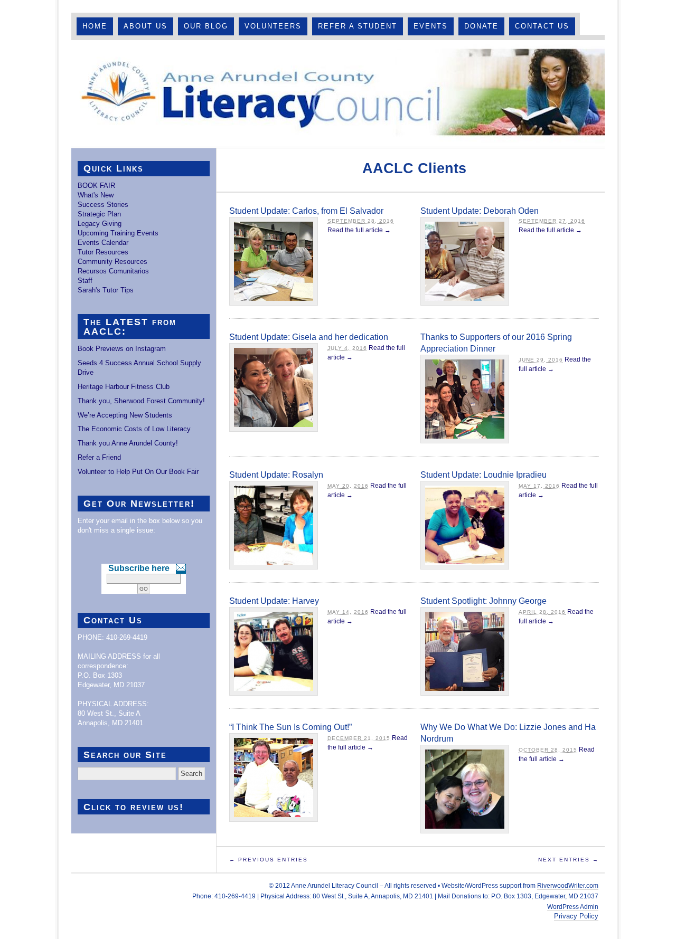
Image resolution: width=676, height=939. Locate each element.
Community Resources (112, 261)
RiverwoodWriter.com (567, 885)
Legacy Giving (99, 223)
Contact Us (542, 26)
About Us (145, 26)
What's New (96, 195)
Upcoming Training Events (118, 233)
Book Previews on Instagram (122, 349)
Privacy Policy (576, 916)
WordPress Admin (572, 906)
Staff (85, 280)
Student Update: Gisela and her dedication (308, 337)
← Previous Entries (268, 859)
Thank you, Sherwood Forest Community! (141, 401)
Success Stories (103, 204)
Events (431, 26)
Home (94, 26)
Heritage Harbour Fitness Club (124, 387)
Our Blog (206, 26)
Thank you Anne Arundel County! (128, 443)
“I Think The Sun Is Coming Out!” (290, 727)
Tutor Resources (103, 252)
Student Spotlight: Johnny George (483, 600)
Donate (481, 26)
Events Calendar (103, 242)
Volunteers (273, 26)
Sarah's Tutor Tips (106, 290)
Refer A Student (357, 26)
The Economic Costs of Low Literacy (134, 429)
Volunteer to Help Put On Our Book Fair (138, 472)
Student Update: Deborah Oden (479, 210)
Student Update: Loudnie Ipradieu (483, 474)
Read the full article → (359, 230)
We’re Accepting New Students (125, 415)
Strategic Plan (99, 214)
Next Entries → (568, 859)
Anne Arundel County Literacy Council (338, 93)
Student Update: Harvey (274, 600)
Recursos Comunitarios (113, 271)
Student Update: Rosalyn (276, 474)
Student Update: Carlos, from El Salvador (306, 210)
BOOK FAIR (96, 185)
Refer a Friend (99, 457)
